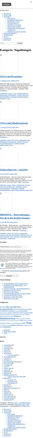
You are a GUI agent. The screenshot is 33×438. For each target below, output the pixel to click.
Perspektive (3, 98)
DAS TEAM (11, 18)
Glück (31, 312)
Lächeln (27, 314)
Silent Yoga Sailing (28, 320)
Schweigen (7, 386)
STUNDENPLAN (12, 23)
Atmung (6, 351)
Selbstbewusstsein (19, 143)
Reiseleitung (10, 381)
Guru (5, 366)
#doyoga (12, 187)
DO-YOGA (7, 13)
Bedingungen (3, 268)
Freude (20, 312)
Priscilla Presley (3, 320)
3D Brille (6, 97)
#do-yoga (9, 307)
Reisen (22, 320)
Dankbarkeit (15, 312)
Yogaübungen (12, 95)
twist (11, 237)
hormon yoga (7, 368)
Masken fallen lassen (8, 316)
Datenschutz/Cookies (10, 331)
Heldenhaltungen (8, 143)
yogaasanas (3, 238)
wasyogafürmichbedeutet (15, 323)
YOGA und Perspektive (11, 76)
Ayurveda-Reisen (9, 356)
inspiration (12, 314)
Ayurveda (6, 353)
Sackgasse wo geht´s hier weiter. (13, 297)
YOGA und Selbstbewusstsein (14, 123)
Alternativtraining (4, 312)
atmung (10, 312)
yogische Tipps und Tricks (7, 235)
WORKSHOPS (8, 35)
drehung (22, 235)
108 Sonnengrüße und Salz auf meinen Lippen (17, 293)
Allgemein (3, 140)
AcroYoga (7, 347)
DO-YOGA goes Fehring (11, 292)
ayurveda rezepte (12, 355)
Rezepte (6, 385)
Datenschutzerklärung (16, 271)
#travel (15, 309)
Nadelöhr (21, 188)
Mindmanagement (22, 93)
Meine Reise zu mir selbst (11, 298)
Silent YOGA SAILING (11, 388)
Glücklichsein (3, 314)
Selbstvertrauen (4, 145)
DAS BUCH (7, 38)
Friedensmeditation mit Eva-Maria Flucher (16, 283)
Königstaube (14, 188)
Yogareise (19, 325)
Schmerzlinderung (5, 190)
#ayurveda (2, 307)
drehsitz (17, 235)
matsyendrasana (4, 237)
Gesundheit (7, 365)
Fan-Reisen (10, 380)
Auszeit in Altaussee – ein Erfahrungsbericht (16, 288)
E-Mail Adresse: (5, 247)
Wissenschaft (4, 95)
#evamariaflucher (6, 309)
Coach (15, 93)
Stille (5, 390)
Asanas (10, 93)
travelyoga (2, 323)
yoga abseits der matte (4, 325)
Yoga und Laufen (9, 396)
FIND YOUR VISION (14, 26)
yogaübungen (11, 238)
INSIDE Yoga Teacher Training (16, 31)
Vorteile (8, 323)
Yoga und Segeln (9, 398)
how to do (29, 235)
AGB (5, 333)
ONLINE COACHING (14, 25)
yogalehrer (13, 325)
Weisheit (23, 323)
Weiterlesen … (4, 90)
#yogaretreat (3, 311)
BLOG (6, 36)
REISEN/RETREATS (10, 33)
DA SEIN (6, 360)
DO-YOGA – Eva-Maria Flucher (20, 403)
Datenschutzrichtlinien (22, 267)
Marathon (2, 316)
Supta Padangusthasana (18, 190)
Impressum (7, 330)
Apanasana (18, 187)
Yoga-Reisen (11, 383)
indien (7, 314)
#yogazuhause (11, 311)
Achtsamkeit (3, 93)
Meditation (17, 316)
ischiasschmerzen (5, 188)
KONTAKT (7, 40)
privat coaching (10, 320)
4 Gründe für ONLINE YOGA (13, 295)
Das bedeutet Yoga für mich (12, 361)
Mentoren (6, 373)
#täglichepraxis (21, 309)
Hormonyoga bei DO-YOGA (12, 290)
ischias (24, 187)
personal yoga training (20, 318)
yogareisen (25, 325)
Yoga (8, 98)
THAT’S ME (7, 15)
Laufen (23, 314)
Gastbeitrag (26, 312)
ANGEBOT (7, 17)
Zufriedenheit (7, 327)
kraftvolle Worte (18, 314)
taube (27, 190)
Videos (14, 185)
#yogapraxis (29, 309)
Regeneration (17, 320)
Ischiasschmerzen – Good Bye (14, 169)
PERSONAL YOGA (13, 22)
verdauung (16, 237)
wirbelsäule (23, 237)
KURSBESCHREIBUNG (15, 20)
